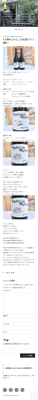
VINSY (6, 11)
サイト (5, 332)
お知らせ (8, 272)
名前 (5, 315)
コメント (7, 290)
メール (6, 324)
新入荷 (12, 272)
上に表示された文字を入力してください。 (17, 344)
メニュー (20, 29)
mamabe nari (18, 36)
